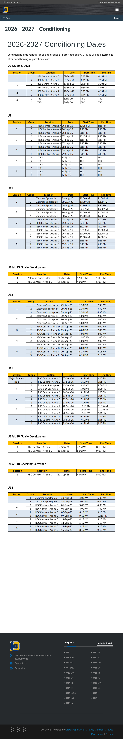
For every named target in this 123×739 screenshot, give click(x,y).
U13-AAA (71, 692)
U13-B (96, 652)
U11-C (69, 687)
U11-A (69, 677)
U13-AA (70, 698)
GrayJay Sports (13, 2)
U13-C (96, 657)
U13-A (69, 703)
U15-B (96, 672)
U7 (67, 652)
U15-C (96, 677)
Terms (100, 734)
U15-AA (97, 662)
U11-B (69, 682)
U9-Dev (6, 18)
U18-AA (97, 682)
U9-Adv (70, 657)
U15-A (96, 667)
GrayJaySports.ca (74, 729)
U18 (95, 692)
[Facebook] (12, 729)
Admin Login (114, 2)
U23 (95, 698)
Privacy (109, 734)
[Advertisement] (61, 571)
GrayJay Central (94, 729)
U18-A (96, 687)
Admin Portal (105, 643)
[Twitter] (18, 729)
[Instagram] (24, 729)
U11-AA (70, 672)
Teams (117, 18)
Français (103, 2)
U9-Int (69, 662)
